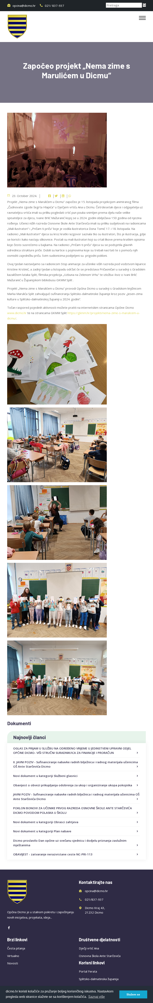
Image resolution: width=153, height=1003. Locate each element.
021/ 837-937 (54, 6)
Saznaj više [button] (96, 996)
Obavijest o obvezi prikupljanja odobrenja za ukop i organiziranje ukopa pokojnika (72, 785)
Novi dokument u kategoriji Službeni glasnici (45, 776)
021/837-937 (94, 899)
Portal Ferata (88, 971)
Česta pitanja (16, 948)
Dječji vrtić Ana (89, 948)
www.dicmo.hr (16, 313)
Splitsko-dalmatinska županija (99, 979)
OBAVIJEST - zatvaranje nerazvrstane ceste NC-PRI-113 (52, 854)
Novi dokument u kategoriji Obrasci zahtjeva (45, 822)
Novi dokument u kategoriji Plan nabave (42, 831)
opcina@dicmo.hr (24, 6)
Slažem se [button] (133, 994)
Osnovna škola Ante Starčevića (100, 956)
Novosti (12, 963)
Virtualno (13, 956)
